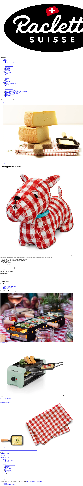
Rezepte (4, 59)
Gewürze (7, 78)
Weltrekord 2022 (8, 95)
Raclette (4, 63)
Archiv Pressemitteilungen (10, 465)
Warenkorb (7, 81)
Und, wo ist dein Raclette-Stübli (11, 93)
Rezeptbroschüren (8, 74)
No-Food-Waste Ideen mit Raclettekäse (12, 92)
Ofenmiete (5, 60)
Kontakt (4, 469)
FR (3, 103)
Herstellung (7, 68)
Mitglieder (7, 461)
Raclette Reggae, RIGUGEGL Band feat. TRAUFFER (16, 91)
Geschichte (7, 70)
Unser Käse (7, 64)
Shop (4, 71)
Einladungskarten (8, 85)
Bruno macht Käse (9, 89)
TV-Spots (7, 84)
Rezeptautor (7, 96)
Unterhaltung (5, 82)
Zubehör (7, 73)
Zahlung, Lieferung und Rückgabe (9, 286)
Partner (6, 462)
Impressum (5, 483)
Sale (6, 79)
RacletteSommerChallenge (10, 87)
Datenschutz (5, 288)
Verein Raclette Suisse (9, 460)
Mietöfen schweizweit (9, 62)
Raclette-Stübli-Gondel (9, 94)
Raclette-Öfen (8, 61)
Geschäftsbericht (8, 468)
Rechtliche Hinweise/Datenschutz (9, 484)
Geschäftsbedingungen (7, 287)
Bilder (6, 467)
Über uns (4, 459)
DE (3, 102)
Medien (4, 464)
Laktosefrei (7, 67)
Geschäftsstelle (8, 470)
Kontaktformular (8, 471)
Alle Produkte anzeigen (4, 402)
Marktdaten (7, 466)
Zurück (4, 163)
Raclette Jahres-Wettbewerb (10, 83)
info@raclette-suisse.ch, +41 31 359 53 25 (34, 481)
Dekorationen (8, 77)
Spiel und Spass (8, 75)
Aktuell (4, 86)
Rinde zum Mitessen (9, 66)
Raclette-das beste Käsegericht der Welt (12, 90)
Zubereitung (7, 69)
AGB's (6, 80)
